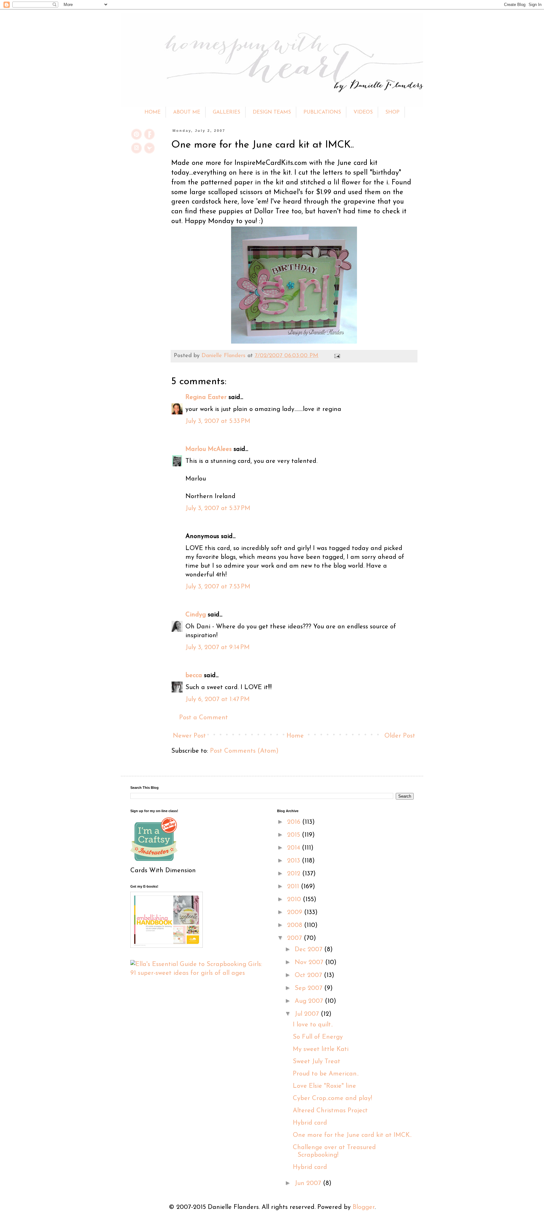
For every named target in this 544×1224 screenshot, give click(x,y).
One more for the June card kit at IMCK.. (352, 1135)
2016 (294, 822)
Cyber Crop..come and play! (332, 1098)
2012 (294, 874)
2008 (295, 925)
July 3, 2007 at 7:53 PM (217, 587)
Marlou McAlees (208, 449)
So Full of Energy (318, 1037)
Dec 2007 (309, 949)
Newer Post (189, 736)
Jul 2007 (308, 1014)
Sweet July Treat (316, 1061)
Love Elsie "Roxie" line (324, 1086)
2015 (294, 835)
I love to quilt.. (313, 1025)
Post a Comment (203, 718)
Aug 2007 (310, 1001)
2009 (295, 912)
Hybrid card (310, 1123)
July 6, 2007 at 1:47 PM (217, 699)
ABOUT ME (186, 112)
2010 (295, 899)
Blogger (364, 1207)
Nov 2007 (310, 962)
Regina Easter (206, 397)
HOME (152, 112)
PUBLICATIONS (322, 112)
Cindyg (195, 615)
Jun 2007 (309, 1183)
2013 (294, 861)
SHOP (392, 112)
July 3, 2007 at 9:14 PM (217, 647)
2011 (294, 887)
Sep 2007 (309, 988)
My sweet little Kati (320, 1049)
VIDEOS (363, 112)
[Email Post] (336, 356)
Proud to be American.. (326, 1074)
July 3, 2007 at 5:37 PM (217, 508)
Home (295, 736)
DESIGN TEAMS (272, 112)
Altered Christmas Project (330, 1111)
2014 (294, 848)
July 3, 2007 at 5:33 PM (217, 421)
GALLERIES (226, 112)
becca (193, 675)
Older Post (399, 736)
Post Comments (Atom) (244, 751)
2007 (295, 938)
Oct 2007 (309, 975)
